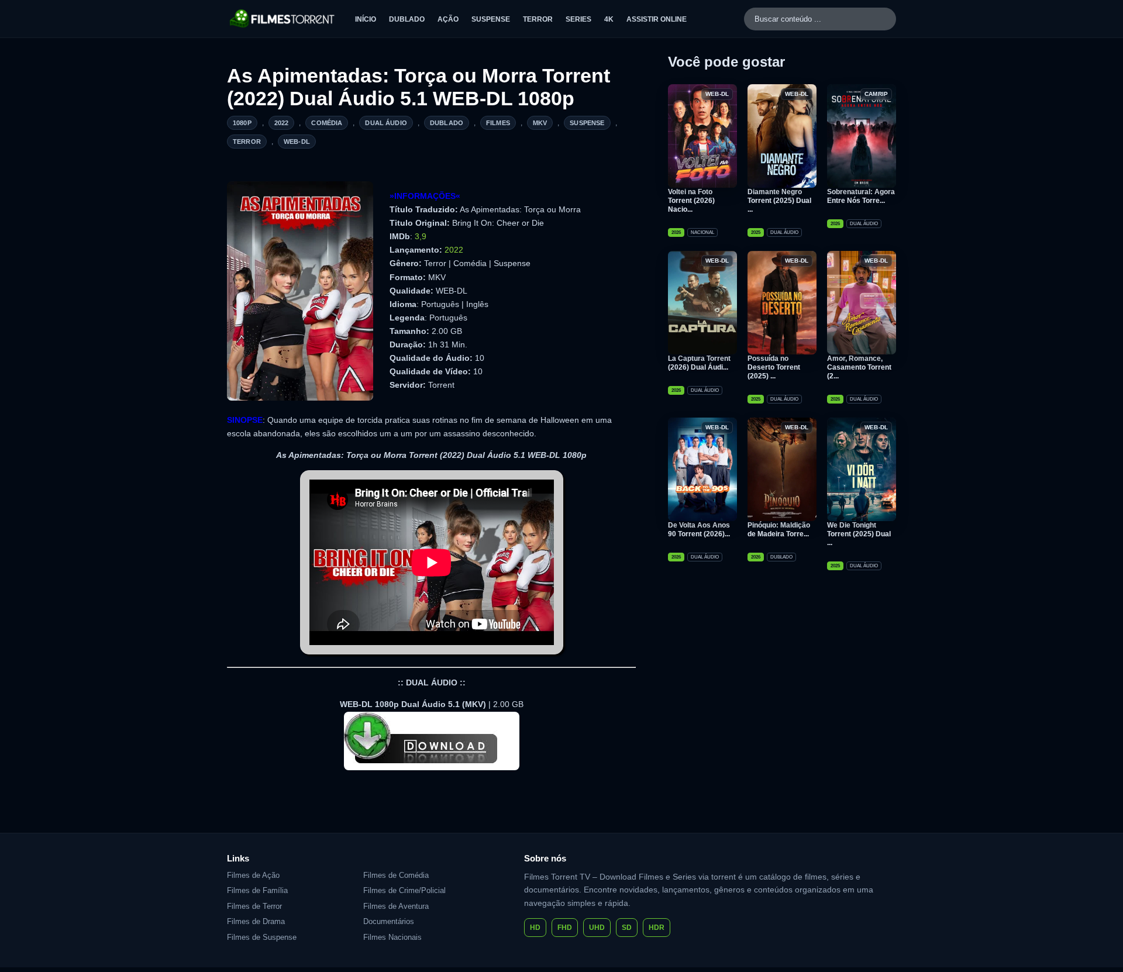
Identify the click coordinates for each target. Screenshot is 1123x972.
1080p (242, 122)
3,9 (420, 236)
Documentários (388, 921)
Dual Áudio (386, 122)
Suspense (490, 19)
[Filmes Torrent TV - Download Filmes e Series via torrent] (283, 18)
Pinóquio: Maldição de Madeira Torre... (778, 529)
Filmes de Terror (254, 906)
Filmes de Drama (256, 921)
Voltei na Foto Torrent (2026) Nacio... (691, 200)
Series (578, 19)
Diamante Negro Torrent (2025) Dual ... (779, 200)
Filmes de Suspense (262, 937)
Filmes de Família (257, 890)
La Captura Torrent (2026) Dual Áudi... (699, 362)
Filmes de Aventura (396, 906)
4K (609, 19)
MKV (540, 122)
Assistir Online (656, 19)
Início (365, 19)
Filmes (498, 122)
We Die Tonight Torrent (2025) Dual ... (859, 534)
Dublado (407, 19)
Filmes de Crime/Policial (404, 890)
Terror (538, 19)
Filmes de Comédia (396, 875)
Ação (448, 19)
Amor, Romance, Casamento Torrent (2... (859, 367)
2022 (281, 122)
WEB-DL (297, 141)
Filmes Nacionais (392, 937)
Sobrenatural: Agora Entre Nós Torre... (861, 196)
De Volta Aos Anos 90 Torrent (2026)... (699, 529)
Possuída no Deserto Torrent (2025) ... (773, 367)
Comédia (326, 122)
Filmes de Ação (253, 875)
